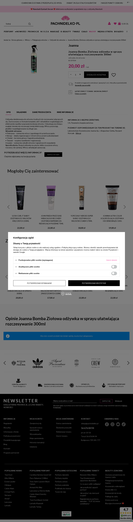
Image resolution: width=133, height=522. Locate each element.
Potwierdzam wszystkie (94, 283)
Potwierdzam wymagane (39, 283)
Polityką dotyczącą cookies (72, 248)
